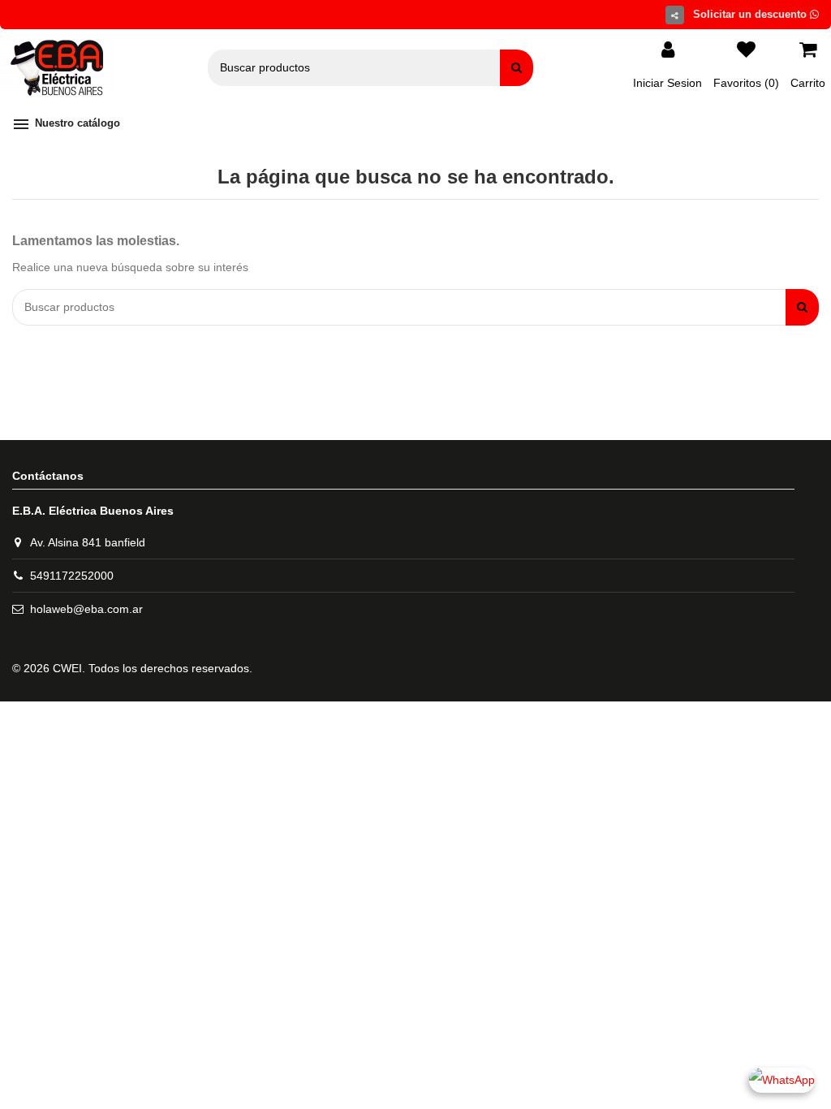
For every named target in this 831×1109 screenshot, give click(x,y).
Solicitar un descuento (751, 14)
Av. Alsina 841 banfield (87, 542)
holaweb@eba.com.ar (86, 608)
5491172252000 (72, 575)
